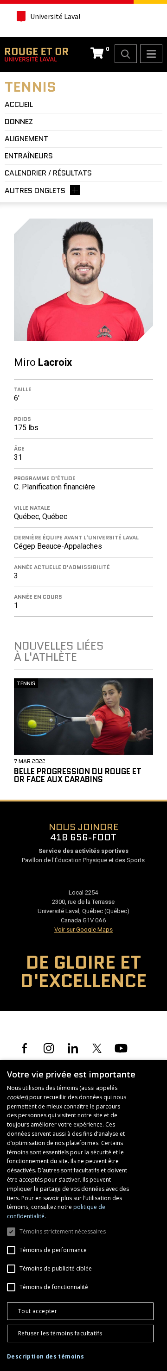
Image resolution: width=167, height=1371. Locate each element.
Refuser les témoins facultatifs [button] (60, 1333)
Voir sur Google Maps (83, 929)
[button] (45, 1356)
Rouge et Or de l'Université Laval (36, 54)
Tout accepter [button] (37, 1311)
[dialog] (83, 1215)
